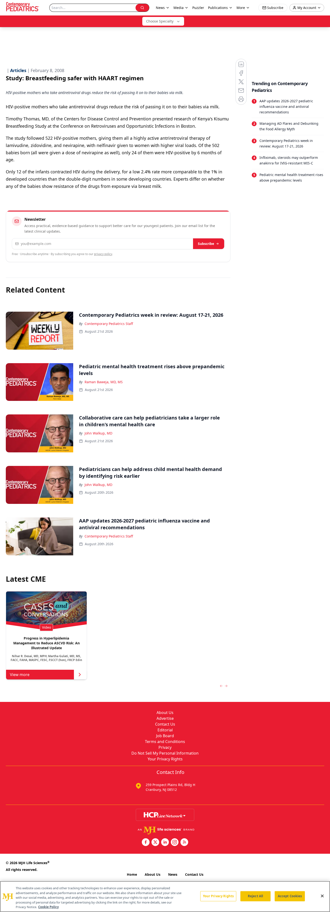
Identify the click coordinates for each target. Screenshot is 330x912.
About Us (165, 712)
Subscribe (206, 243)
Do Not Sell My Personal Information (165, 753)
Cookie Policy (48, 907)
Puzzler (198, 7)
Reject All (255, 896)
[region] (165, 896)
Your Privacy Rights (165, 759)
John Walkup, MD (98, 433)
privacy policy (103, 254)
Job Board (165, 735)
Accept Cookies (290, 896)
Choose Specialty (159, 21)
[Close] (322, 896)
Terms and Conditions (165, 741)
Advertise (165, 718)
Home (132, 874)
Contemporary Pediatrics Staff (109, 323)
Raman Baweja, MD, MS (104, 382)
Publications (218, 7)
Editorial (165, 730)
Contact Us (165, 724)
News (172, 874)
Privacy (165, 747)
